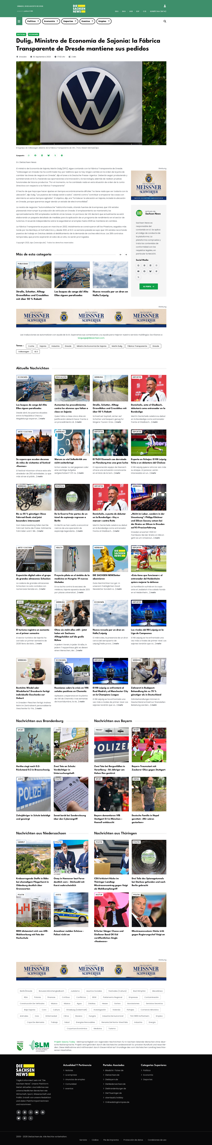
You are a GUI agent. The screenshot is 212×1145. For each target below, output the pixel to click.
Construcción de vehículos (32, 1003)
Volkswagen (23, 351)
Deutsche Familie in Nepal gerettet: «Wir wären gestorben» (145, 819)
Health (59, 547)
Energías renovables (85, 1022)
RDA (26, 997)
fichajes (130, 1009)
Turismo (112, 1028)
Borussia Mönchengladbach (51, 991)
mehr (42, 418)
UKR (131, 11)
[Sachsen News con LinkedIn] (150, 265)
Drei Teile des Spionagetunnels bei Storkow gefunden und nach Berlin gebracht (148, 882)
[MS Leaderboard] (91, 318)
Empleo (102, 21)
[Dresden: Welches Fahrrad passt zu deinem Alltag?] (34, 497)
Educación (61, 377)
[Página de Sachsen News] (144, 265)
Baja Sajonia (29, 1009)
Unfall (136, 779)
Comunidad (70, 1084)
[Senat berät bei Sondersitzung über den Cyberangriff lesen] (71, 794)
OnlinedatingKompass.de (117, 1102)
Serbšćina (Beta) (158, 11)
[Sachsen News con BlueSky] (150, 271)
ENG (124, 11)
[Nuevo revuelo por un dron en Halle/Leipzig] (110, 274)
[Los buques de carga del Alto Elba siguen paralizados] (72, 274)
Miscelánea (157, 991)
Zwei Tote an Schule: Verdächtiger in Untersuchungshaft (65, 769)
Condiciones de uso (157, 1140)
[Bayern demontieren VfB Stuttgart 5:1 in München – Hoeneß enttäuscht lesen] (111, 794)
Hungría (92, 1016)
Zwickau (91, 1003)
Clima (66, 1016)
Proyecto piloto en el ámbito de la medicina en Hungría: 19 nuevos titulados (72, 578)
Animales (24, 1016)
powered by (25, 11)
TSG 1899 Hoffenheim (139, 1016)
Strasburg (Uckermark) (76, 1009)
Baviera (78, 1016)
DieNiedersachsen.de (115, 1084)
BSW (94, 997)
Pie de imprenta (111, 1140)
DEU (116, 11)
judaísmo (75, 991)
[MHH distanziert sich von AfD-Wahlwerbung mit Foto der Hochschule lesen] (33, 909)
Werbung (98, 377)
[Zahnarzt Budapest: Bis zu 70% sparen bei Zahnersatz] (148, 671)
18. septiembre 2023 (42, 57)
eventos (69, 1088)
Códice (95, 1140)
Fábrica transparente (137, 346)
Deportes (68, 21)
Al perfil (147, 286)
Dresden (23, 57)
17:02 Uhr (61, 57)
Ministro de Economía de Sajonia (91, 346)
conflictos (81, 997)
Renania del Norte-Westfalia (115, 1022)
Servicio (83, 1140)
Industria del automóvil (112, 1016)
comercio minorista (150, 1009)
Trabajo (54, 1022)
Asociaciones (133, 1003)
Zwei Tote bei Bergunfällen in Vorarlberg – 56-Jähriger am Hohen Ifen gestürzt (109, 769)
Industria (56, 346)
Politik (58, 779)
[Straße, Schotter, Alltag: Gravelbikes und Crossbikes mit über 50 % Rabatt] (34, 274)
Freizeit (99, 730)
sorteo (117, 1003)
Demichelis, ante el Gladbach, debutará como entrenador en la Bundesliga (148, 408)
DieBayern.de (111, 1079)
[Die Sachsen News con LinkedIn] (24, 1112)
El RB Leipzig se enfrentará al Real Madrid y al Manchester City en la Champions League (110, 691)
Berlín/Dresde (26, 991)
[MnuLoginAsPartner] (164, 6)
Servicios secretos (154, 1003)
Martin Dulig (117, 346)
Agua (79, 1003)
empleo (159, 1016)
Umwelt (21, 842)
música (54, 1003)
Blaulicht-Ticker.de (114, 1070)
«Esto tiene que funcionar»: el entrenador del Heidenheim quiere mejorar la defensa (146, 578)
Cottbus (66, 997)
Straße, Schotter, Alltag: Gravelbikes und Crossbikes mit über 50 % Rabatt (32, 295)
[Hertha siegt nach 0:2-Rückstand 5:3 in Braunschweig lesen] (33, 744)
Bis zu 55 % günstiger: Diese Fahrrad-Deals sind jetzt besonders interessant (31, 517)
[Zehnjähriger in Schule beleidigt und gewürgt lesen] (33, 794)
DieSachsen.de (112, 1075)
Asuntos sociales (94, 991)
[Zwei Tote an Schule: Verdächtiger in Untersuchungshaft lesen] (71, 744)
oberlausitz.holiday (114, 1097)
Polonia (37, 997)
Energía (152, 1022)
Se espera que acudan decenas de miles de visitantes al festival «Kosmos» (33, 462)
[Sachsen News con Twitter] (138, 277)
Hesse (105, 1003)
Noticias (21, 34)
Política (31, 21)
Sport (20, 730)
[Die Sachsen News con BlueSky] (18, 1118)
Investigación (100, 1009)
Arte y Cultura (25, 431)
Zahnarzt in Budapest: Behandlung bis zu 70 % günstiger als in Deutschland (146, 691)
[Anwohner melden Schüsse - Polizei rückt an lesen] (71, 909)
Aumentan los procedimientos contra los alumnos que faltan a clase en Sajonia (71, 408)
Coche (31, 346)
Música (67, 1003)
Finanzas (51, 997)
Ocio (20, 602)
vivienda (116, 1009)
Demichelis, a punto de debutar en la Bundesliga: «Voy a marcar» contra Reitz (109, 517)
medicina (98, 1028)
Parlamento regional (112, 997)
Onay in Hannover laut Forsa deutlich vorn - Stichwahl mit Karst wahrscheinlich (69, 882)
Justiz (58, 730)
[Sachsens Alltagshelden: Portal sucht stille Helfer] (72, 613)
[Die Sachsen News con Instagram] (30, 1112)
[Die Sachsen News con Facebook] (42, 1112)
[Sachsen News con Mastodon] (156, 271)
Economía (49, 21)
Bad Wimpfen (139, 991)
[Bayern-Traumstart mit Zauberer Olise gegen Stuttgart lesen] (149, 744)
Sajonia (43, 346)
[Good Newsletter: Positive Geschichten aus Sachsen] (110, 558)
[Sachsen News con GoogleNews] (138, 265)
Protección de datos (133, 1140)
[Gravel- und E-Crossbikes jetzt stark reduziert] (110, 388)
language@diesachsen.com (91, 338)
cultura (56, 1009)
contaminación (151, 997)
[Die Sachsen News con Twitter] (30, 1118)
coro (44, 1009)
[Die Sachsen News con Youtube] (36, 1112)
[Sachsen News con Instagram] (156, 265)
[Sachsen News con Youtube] (138, 271)
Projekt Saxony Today (65, 1041)
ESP (137, 11)
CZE (144, 11)
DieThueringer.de (113, 1093)
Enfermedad (51, 1016)
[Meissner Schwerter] (148, 185)
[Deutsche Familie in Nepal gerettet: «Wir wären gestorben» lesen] (149, 794)
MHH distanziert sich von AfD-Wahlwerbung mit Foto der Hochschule (32, 934)
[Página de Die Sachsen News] (18, 1112)
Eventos (86, 21)
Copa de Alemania (35, 1022)
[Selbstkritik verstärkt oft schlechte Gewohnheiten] (72, 442)
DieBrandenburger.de (115, 1088)
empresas (133, 997)
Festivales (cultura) (118, 991)
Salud (66, 1022)
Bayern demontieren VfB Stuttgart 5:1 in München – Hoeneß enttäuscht (108, 819)
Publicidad (23, 263)
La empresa (71, 1075)
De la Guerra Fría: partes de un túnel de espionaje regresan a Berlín (70, 517)
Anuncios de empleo (75, 1079)
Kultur (99, 894)
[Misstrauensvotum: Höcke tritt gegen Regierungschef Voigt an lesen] (149, 909)
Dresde (68, 346)
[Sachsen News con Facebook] (144, 271)
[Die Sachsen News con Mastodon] (24, 1118)
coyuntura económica (77, 1028)
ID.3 (36, 351)
